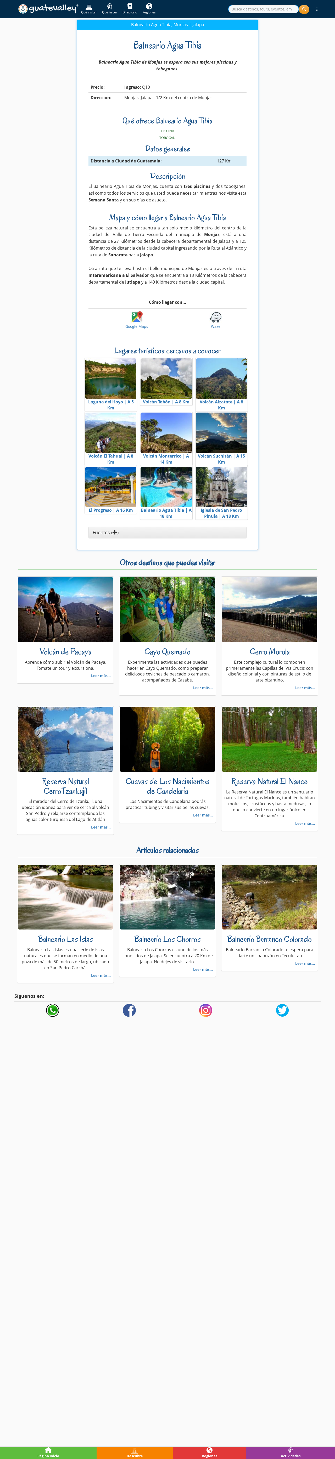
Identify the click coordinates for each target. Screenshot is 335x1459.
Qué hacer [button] (109, 12)
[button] (317, 9)
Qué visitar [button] (89, 12)
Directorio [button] (129, 12)
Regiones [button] (149, 12)
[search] (263, 9)
